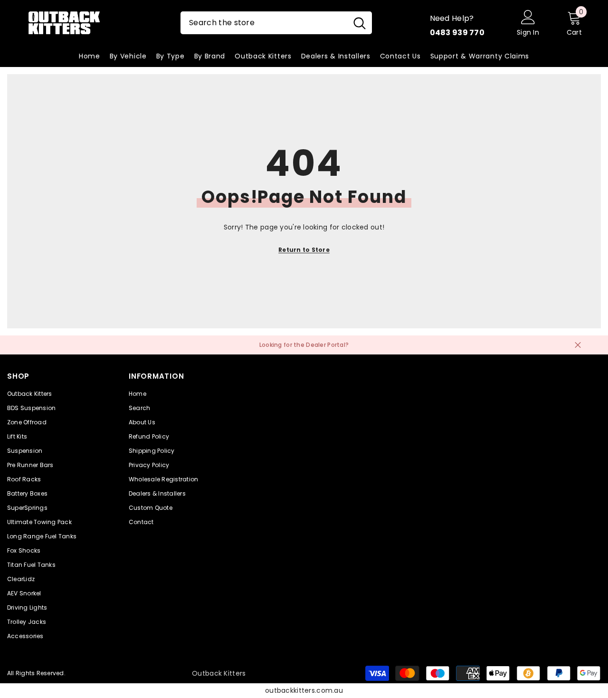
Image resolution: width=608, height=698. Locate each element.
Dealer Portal (325, 345)
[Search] (276, 22)
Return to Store (304, 250)
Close (578, 345)
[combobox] (263, 22)
